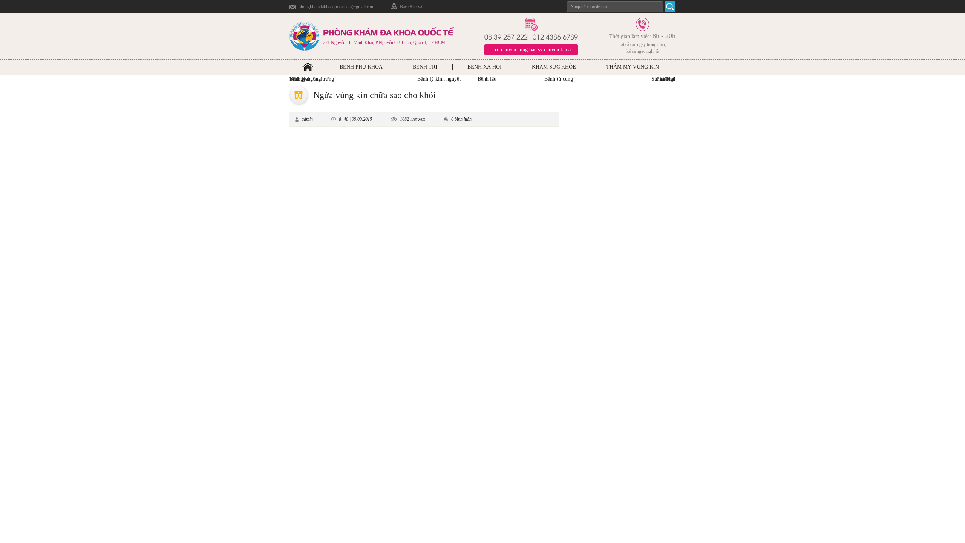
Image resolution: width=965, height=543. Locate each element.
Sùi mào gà (663, 79)
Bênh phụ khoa (361, 67)
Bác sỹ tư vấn (412, 6)
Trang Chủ (307, 67)
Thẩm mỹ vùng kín (632, 67)
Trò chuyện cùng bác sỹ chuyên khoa (531, 49)
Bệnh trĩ (425, 67)
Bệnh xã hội (484, 67)
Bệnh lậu (487, 79)
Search (670, 6)
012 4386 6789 (555, 36)
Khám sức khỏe (554, 67)
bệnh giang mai (306, 79)
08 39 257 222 (506, 36)
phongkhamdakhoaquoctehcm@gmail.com (336, 6)
